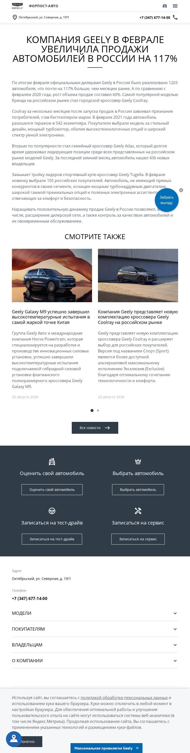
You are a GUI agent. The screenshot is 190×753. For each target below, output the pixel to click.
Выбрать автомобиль (138, 489)
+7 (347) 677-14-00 (29, 598)
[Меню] (175, 6)
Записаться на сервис (138, 539)
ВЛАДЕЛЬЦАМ (27, 645)
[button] (92, 410)
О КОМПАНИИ (27, 660)
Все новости (90, 427)
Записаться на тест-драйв (52, 539)
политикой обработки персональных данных (124, 697)
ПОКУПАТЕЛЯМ (28, 629)
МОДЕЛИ (21, 613)
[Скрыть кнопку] (181, 190)
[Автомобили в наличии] (164, 5)
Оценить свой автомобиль (52, 489)
